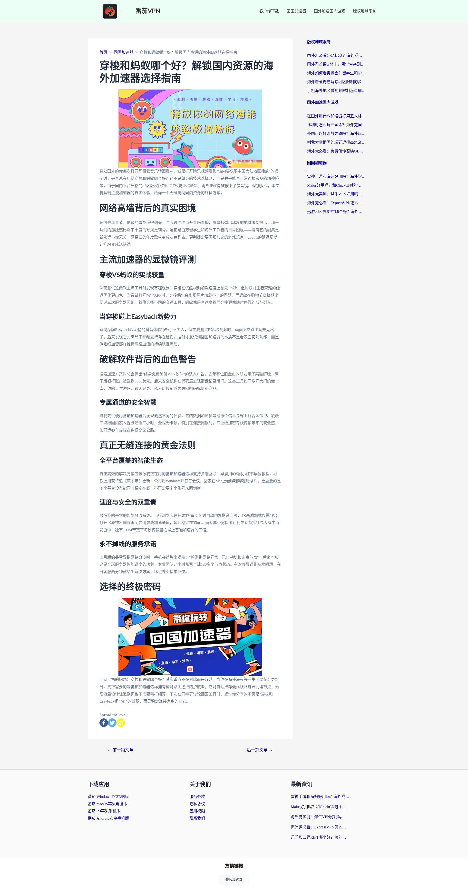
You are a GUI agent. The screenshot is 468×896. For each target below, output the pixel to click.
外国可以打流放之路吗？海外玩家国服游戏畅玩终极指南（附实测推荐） (336, 133)
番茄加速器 (234, 879)
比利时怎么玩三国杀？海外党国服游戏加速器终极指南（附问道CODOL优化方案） (336, 125)
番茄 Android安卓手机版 (108, 818)
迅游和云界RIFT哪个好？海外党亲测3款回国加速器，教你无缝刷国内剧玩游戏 (336, 212)
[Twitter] (112, 722)
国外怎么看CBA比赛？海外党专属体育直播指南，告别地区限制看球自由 (336, 55)
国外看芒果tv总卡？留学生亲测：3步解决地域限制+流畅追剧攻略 (336, 64)
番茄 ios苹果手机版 (104, 811)
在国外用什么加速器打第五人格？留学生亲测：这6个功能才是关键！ (336, 116)
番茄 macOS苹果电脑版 (107, 804)
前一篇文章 (120, 750)
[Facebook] (103, 722)
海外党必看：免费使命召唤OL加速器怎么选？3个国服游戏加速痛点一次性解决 (336, 151)
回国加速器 (296, 11)
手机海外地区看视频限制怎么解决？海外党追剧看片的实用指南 (336, 91)
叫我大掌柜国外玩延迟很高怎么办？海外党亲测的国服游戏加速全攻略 (336, 142)
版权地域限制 (364, 11)
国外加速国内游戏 (329, 11)
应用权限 (197, 811)
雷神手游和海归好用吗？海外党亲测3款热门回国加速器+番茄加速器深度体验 (336, 176)
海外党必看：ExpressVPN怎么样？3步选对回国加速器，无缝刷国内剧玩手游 (336, 203)
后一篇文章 (260, 750)
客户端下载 (269, 11)
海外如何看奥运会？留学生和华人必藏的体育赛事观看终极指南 (336, 73)
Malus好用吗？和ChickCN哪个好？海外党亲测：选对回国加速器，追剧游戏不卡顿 (336, 185)
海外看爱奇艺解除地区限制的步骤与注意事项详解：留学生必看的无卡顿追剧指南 (336, 82)
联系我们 (197, 818)
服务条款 (197, 797)
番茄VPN (148, 11)
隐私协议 (197, 804)
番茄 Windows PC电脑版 (108, 797)
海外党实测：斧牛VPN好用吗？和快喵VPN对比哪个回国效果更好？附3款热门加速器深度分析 (336, 194)
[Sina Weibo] (121, 722)
